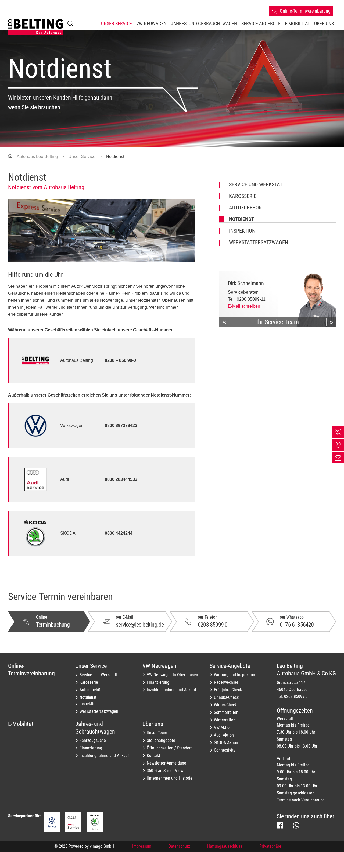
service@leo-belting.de (140, 624)
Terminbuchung (53, 624)
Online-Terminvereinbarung (31, 669)
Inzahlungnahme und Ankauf (171, 689)
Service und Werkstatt (257, 185)
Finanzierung (158, 682)
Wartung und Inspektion (234, 674)
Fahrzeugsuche (93, 740)
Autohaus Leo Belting (37, 156)
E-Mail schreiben (244, 306)
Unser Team (157, 732)
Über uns (152, 723)
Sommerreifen (226, 712)
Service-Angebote (230, 665)
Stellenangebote (161, 740)
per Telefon (207, 617)
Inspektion (242, 231)
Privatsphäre (270, 846)
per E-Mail (124, 617)
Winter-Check (225, 704)
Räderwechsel (226, 682)
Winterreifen (224, 720)
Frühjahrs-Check (228, 689)
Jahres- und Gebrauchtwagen (95, 727)
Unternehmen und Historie (169, 778)
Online (41, 617)
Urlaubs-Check (226, 697)
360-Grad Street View (165, 770)
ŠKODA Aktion (226, 742)
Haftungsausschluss (224, 846)
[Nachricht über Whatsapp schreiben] (296, 825)
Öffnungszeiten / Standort (169, 748)
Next (331, 322)
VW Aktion (223, 727)
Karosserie (242, 196)
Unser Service (91, 665)
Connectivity (224, 750)
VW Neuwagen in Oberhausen (172, 674)
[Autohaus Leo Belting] (35, 27)
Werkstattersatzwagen (258, 243)
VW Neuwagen (159, 665)
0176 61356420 (297, 624)
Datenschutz (179, 846)
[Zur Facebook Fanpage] (280, 825)
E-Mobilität (21, 723)
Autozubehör (245, 208)
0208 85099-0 (212, 624)
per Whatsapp (292, 617)
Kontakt (153, 755)
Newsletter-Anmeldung (166, 763)
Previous (224, 322)
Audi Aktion (224, 735)
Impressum (141, 846)
